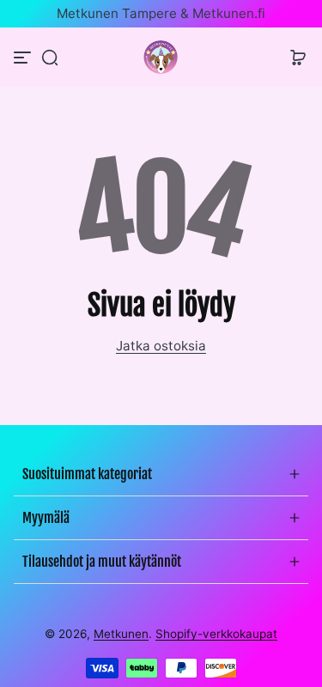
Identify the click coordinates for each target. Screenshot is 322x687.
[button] (50, 58)
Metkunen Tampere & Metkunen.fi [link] (161, 13)
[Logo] (161, 57)
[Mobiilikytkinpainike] (24, 57)
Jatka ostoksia (161, 345)
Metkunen (121, 634)
